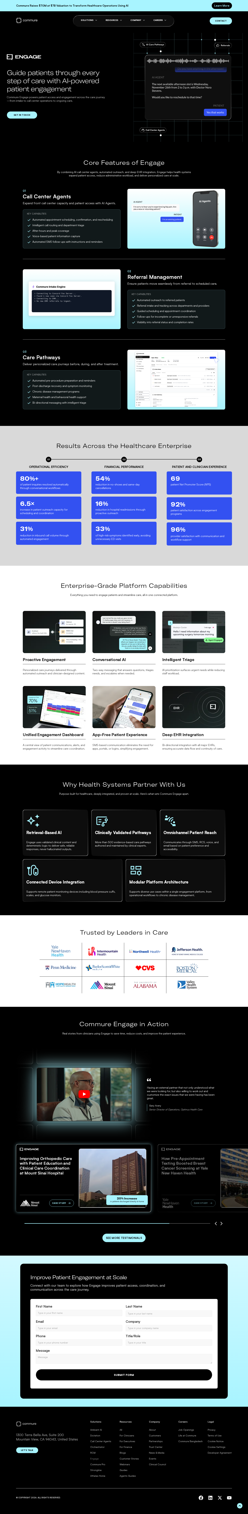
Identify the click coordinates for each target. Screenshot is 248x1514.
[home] (27, 20)
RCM (92, 1452)
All (121, 1429)
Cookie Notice (216, 1441)
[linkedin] (210, 1498)
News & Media (156, 1452)
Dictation (95, 1435)
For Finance (126, 1447)
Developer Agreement (220, 1452)
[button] (216, 1224)
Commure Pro (97, 1464)
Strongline (96, 1470)
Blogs (123, 1452)
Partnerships (156, 1441)
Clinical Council (157, 1464)
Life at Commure (187, 1435)
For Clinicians (127, 1435)
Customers (155, 1435)
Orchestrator (97, 1447)
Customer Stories (129, 1458)
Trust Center (155, 1447)
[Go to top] (240, 1506)
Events (152, 1458)
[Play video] (84, 1094)
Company (133, 1322)
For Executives (127, 1441)
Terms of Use (215, 1435)
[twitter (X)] (220, 1498)
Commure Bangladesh (190, 1441)
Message (43, 1351)
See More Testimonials (124, 1238)
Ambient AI (96, 1429)
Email (40, 1322)
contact (221, 21)
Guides (123, 1470)
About (152, 1429)
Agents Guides (128, 1475)
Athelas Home (97, 1475)
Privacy (211, 1429)
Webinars (125, 1464)
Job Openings (186, 1429)
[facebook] (201, 1498)
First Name (44, 1306)
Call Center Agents (100, 1441)
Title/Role (133, 1336)
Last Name (134, 1306)
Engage (94, 1458)
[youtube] (229, 1498)
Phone (41, 1336)
